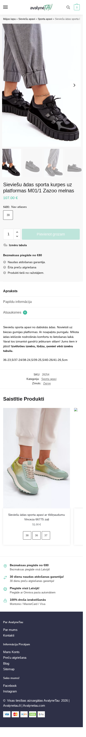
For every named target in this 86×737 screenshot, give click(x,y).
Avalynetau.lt (12, 705)
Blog (6, 663)
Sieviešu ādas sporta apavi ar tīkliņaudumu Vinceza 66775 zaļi (36, 517)
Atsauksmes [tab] (14, 312)
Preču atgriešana (14, 657)
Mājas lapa (9, 19)
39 (8, 215)
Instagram (10, 691)
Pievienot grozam (51, 234)
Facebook (10, 685)
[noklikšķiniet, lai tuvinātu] (43, 85)
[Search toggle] (68, 7)
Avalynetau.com (34, 705)
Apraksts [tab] (10, 291)
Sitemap (8, 669)
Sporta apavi (45, 19)
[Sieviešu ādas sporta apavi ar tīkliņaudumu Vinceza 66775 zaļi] (36, 458)
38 (27, 535)
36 (36, 535)
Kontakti (8, 635)
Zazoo (47, 383)
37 (45, 535)
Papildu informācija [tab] (17, 302)
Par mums (10, 630)
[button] (74, 85)
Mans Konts (11, 652)
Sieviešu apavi (26, 19)
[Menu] (9, 7)
